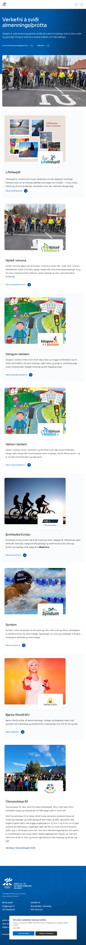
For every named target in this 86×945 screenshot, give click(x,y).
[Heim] (4, 4)
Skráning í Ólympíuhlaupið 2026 (20, 848)
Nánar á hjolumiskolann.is (16, 465)
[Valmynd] (82, 4)
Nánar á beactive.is (13, 555)
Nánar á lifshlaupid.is (14, 191)
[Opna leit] (76, 4)
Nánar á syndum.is (13, 645)
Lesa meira (16, 928)
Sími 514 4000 (8, 924)
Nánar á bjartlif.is (12, 732)
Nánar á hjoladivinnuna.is (16, 284)
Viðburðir (40, 45)
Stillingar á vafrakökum (46, 933)
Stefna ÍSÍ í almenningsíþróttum (15, 45)
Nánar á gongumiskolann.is (16, 375)
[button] (77, 98)
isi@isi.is (6, 927)
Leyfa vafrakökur (23, 933)
